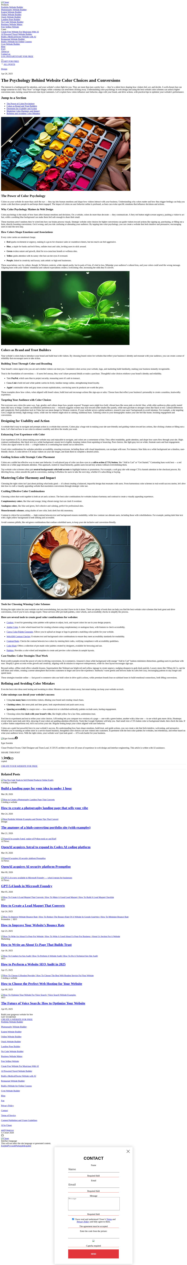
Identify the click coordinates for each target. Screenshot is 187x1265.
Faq (2, 1101)
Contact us (5, 54)
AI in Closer (6, 1125)
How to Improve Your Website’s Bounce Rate (32, 925)
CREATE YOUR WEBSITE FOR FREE (19, 766)
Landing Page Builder (10, 19)
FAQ (3, 49)
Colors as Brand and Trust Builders (22, 106)
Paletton (10, 650)
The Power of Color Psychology (21, 103)
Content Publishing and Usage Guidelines (19, 1120)
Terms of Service (8, 1115)
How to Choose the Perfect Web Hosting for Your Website (41, 983)
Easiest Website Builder (11, 12)
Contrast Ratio (13, 641)
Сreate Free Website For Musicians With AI (20, 32)
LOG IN (5, 56)
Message (93, 1196)
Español (27, 1146)
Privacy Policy (7, 1105)
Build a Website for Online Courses (16, 41)
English (4, 1146)
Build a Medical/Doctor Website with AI (18, 37)
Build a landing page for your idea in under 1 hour (36, 788)
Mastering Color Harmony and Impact (23, 111)
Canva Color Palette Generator (20, 632)
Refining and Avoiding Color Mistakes (23, 113)
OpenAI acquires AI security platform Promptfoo (36, 866)
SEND (93, 1254)
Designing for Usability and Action (22, 108)
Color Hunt (11, 646)
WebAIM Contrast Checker (18, 636)
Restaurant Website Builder (13, 39)
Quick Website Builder (11, 17)
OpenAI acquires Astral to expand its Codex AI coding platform (45, 847)
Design (4, 69)
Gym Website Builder (10, 44)
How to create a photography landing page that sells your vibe (44, 808)
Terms (109, 1219)
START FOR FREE (10, 61)
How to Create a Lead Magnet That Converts (33, 905)
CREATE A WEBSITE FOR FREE (17, 1019)
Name (93, 1165)
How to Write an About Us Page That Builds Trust (36, 944)
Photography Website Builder (14, 9)
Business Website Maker (11, 24)
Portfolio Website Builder (12, 7)
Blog (3, 46)
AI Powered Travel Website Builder (16, 34)
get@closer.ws (7, 1130)
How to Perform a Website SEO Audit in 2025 (33, 964)
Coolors (10, 622)
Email (93, 1180)
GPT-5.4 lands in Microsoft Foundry (26, 886)
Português (19, 1146)
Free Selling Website (10, 27)
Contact (4, 1110)
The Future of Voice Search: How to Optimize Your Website (43, 1003)
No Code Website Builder (12, 22)
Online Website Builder (11, 14)
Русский (11, 1146)
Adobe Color (12, 627)
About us (5, 51)
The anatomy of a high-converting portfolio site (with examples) (45, 827)
